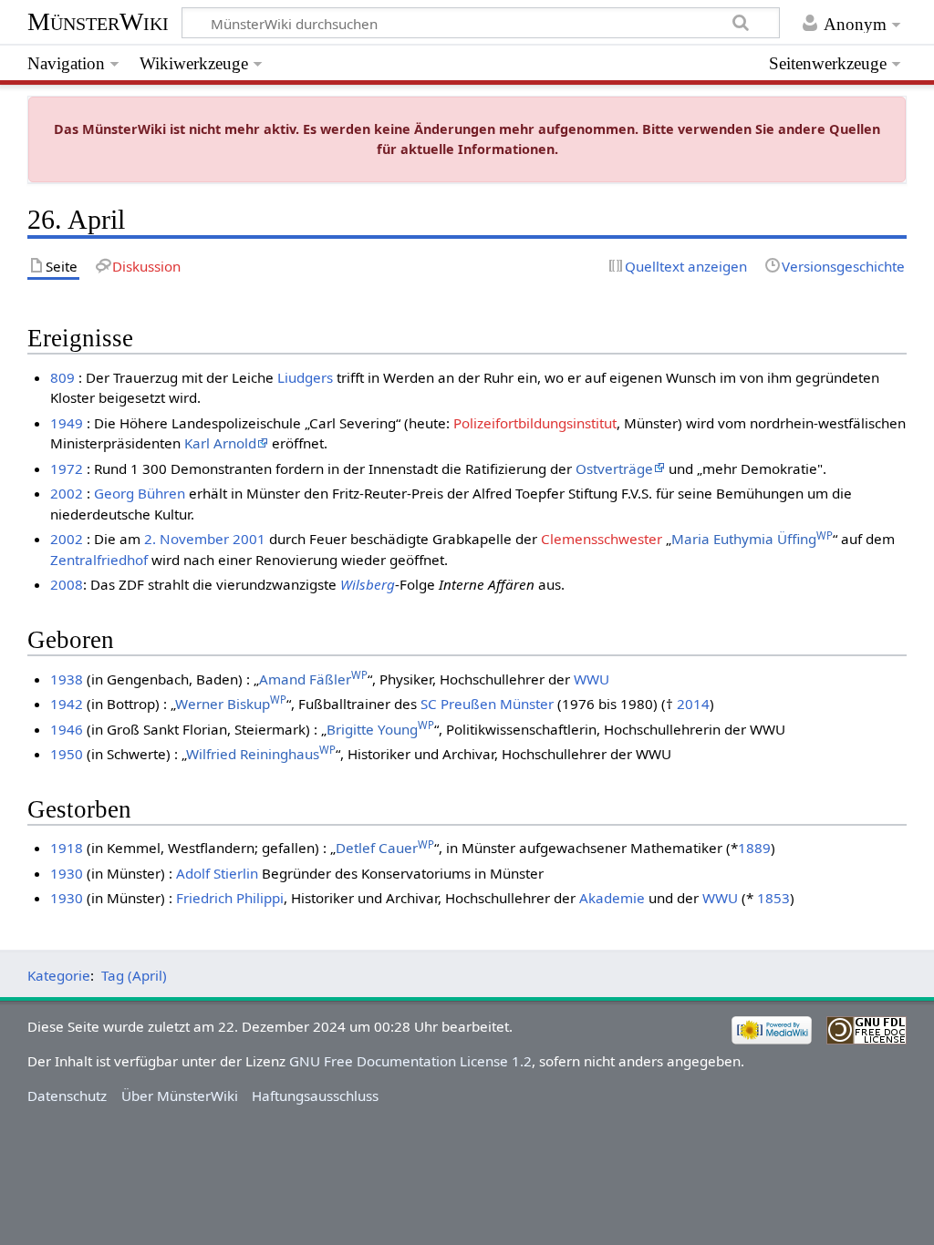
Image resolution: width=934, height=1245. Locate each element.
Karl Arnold (220, 443)
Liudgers (305, 377)
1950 (66, 754)
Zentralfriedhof (99, 559)
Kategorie (58, 975)
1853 (773, 898)
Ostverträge (614, 468)
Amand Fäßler (313, 679)
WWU (591, 679)
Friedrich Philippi (230, 898)
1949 (66, 423)
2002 (66, 493)
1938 (66, 679)
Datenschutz (67, 1095)
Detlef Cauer (385, 848)
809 (62, 377)
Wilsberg (367, 584)
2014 (693, 704)
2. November (186, 539)
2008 (66, 584)
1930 (66, 873)
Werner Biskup (230, 704)
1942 (66, 704)
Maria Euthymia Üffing (752, 539)
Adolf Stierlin (217, 873)
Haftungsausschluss (315, 1095)
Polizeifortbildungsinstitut (535, 423)
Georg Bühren (139, 493)
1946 (66, 729)
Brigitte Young (380, 729)
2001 (249, 539)
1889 (754, 848)
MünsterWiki (98, 21)
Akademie (612, 898)
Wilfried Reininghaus (261, 754)
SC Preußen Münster (487, 704)
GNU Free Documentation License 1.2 (410, 1061)
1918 (66, 848)
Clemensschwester (601, 539)
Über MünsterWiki (179, 1095)
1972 (66, 468)
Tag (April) (134, 975)
